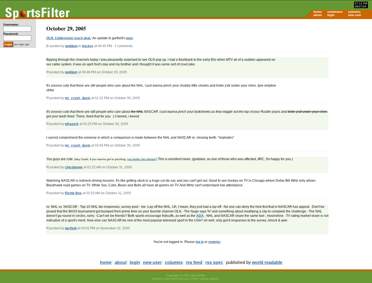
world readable (267, 262)
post (129, 38)
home (317, 11)
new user (354, 15)
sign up (23, 44)
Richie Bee (73, 193)
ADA (200, 216)
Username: (11, 24)
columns (354, 11)
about (317, 15)
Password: (11, 33)
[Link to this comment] (47, 72)
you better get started (141, 159)
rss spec (214, 262)
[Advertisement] (325, 61)
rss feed (194, 262)
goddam (71, 46)
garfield (71, 228)
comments (335, 11)
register (214, 242)
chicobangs (74, 167)
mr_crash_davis (77, 98)
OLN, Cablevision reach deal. (68, 38)
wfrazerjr (72, 124)
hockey (87, 46)
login (331, 15)
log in (200, 242)
